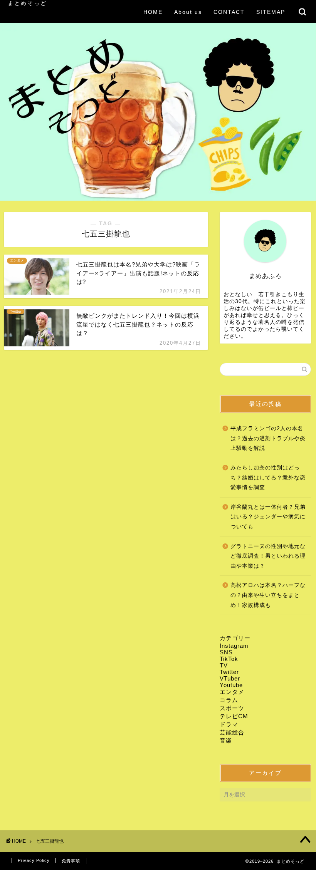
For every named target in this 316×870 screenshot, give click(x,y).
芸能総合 (232, 732)
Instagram (234, 645)
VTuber (230, 678)
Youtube (231, 685)
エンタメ (232, 692)
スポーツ (232, 708)
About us (188, 12)
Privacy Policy (34, 860)
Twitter (229, 672)
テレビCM (234, 716)
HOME (153, 12)
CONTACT (229, 12)
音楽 (226, 740)
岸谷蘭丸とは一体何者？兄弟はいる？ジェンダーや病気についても (268, 517)
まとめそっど (27, 3)
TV (224, 665)
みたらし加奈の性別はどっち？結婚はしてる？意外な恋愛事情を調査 (268, 477)
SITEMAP (270, 12)
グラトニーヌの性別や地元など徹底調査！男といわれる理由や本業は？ (268, 556)
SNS (226, 652)
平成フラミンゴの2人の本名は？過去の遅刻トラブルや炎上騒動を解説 (268, 438)
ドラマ (229, 724)
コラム (229, 700)
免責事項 (71, 860)
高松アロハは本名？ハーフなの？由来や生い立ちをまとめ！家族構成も (268, 595)
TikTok (229, 658)
